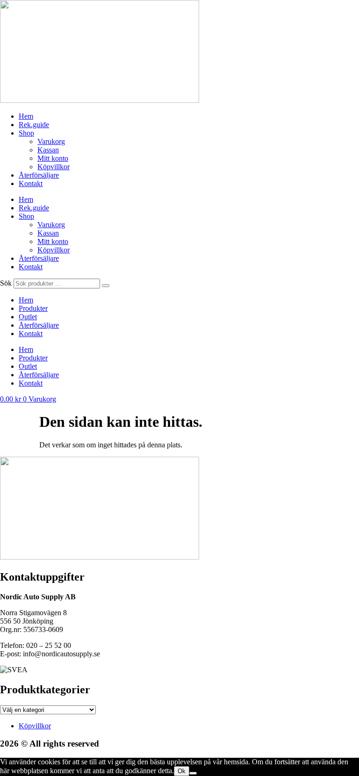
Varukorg (51, 141)
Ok (182, 771)
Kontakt (31, 183)
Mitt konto (52, 158)
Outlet (28, 317)
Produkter (33, 308)
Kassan (48, 150)
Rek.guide (34, 125)
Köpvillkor (53, 167)
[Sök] (105, 285)
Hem (26, 116)
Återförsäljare (39, 175)
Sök (6, 283)
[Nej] (193, 773)
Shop (26, 133)
